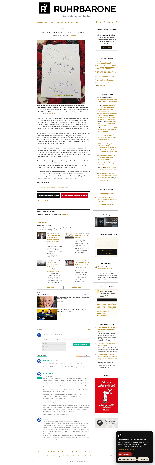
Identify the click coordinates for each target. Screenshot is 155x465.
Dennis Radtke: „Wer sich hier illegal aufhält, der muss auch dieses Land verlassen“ (54, 240)
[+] (64, 339)
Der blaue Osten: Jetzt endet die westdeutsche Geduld (106, 205)
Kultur (67, 22)
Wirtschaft (60, 22)
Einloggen (65, 214)
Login (78, 22)
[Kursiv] (46, 340)
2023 (114, 304)
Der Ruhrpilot (101, 85)
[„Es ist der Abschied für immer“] (69, 235)
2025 (104, 304)
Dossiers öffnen (101, 313)
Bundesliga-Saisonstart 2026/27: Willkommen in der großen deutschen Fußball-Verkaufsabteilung (107, 67)
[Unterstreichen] (49, 340)
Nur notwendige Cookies (127, 459)
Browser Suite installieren (107, 253)
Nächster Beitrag (76, 287)
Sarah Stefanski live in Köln (104, 83)
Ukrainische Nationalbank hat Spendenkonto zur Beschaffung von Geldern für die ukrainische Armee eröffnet (108, 357)
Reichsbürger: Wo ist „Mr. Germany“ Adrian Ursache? (106, 269)
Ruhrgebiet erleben (63, 451)
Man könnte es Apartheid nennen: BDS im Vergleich (107, 344)
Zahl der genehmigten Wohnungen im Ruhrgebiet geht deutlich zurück (107, 79)
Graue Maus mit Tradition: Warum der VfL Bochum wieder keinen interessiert (107, 329)
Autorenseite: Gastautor (46, 201)
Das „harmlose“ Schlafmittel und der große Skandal (52, 187)
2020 (109, 307)
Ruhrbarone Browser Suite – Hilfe (87, 456)
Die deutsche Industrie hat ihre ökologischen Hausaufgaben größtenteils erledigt (54, 267)
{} (62, 339)
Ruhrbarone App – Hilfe (105, 456)
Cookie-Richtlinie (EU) (69, 456)
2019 (114, 307)
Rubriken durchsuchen (103, 311)
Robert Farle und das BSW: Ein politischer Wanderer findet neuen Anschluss (106, 72)
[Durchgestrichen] (51, 340)
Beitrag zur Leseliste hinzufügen (48, 195)
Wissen (53, 22)
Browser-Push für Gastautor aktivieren (74, 195)
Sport (72, 22)
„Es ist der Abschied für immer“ (106, 76)
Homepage (40, 22)
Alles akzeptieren (124, 454)
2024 (109, 304)
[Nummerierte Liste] (53, 340)
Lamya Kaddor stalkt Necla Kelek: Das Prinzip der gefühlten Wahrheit (106, 117)
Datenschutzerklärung (53, 456)
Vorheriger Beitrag (50, 287)
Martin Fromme (54, 114)
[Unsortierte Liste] (55, 340)
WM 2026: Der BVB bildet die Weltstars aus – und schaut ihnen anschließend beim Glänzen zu (107, 151)
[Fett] (44, 340)
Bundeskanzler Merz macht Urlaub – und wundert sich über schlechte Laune (107, 101)
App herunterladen (106, 250)
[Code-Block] (60, 340)
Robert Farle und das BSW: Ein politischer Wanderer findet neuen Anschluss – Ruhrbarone (107, 175)
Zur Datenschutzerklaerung (126, 450)
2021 (104, 307)
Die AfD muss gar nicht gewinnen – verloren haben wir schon (106, 62)
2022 (98, 307)
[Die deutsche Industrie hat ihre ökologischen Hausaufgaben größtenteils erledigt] (41, 263)
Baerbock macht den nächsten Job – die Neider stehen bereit (107, 123)
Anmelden (87, 329)
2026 (98, 304)
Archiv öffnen (107, 300)
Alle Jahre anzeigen (102, 315)
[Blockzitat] (58, 340)
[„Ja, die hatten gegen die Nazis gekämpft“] (69, 263)
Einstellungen (143, 459)
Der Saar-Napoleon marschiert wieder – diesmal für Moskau (108, 178)
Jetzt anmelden (107, 47)
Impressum (41, 456)
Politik (46, 22)
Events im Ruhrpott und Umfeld (46, 451)
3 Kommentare (72, 35)
